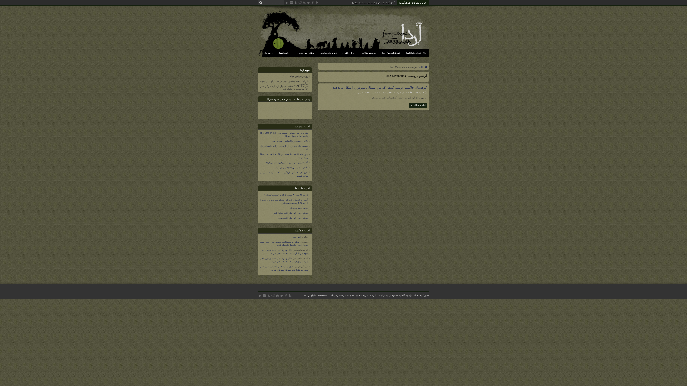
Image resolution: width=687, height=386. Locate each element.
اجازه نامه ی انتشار (352, 295)
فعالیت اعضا (285, 53)
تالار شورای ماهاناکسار (415, 53)
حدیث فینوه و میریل (299, 208)
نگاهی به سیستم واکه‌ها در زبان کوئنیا (291, 167)
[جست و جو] (261, 2)
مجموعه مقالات (369, 53)
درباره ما (269, 53)
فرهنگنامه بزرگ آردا (391, 53)
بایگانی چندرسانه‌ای (305, 53)
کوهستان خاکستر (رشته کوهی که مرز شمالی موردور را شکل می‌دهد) (380, 87)
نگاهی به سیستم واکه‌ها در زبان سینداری (290, 141)
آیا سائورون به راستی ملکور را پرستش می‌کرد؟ (287, 162)
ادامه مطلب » (418, 105)
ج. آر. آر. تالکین (350, 53)
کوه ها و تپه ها (399, 93)
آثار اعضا (297, 237)
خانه (421, 67)
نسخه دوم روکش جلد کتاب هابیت (293, 218)
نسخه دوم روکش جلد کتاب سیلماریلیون (290, 213)
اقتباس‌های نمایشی (328, 53)
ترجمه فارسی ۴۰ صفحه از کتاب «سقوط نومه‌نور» (286, 195)
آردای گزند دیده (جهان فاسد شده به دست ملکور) (373, 2)
